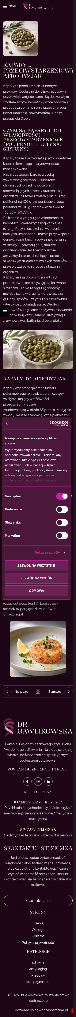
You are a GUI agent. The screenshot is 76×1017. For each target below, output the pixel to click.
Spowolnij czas (38, 829)
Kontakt (38, 936)
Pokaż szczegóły (47, 552)
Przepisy (38, 975)
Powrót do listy (38, 691)
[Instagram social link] (38, 781)
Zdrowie (38, 962)
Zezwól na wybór (36, 578)
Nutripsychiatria (38, 981)
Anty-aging (38, 968)
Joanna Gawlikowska (38, 802)
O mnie (38, 923)
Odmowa (36, 590)
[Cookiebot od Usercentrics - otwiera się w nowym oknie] (51, 423)
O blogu (38, 929)
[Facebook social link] (27, 781)
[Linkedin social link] (48, 781)
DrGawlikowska (31, 995)
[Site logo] (38, 6)
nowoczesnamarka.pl (51, 1010)
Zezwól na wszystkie (36, 565)
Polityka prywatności (38, 942)
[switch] (62, 509)
